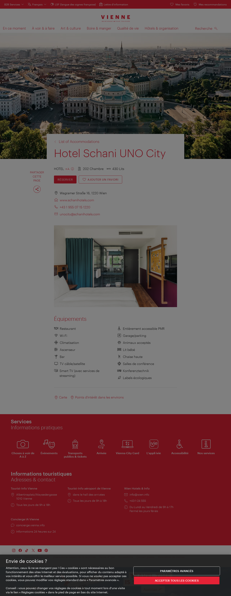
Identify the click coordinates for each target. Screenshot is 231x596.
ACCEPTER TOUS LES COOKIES (177, 580)
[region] (115, 575)
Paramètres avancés (176, 571)
